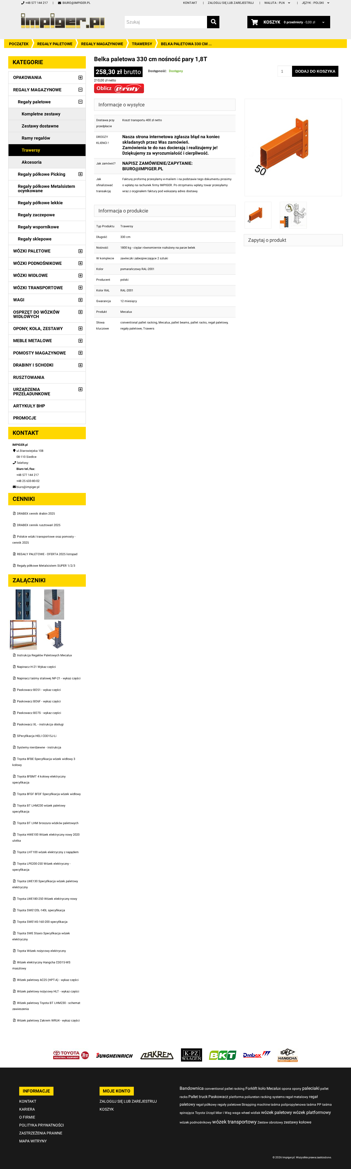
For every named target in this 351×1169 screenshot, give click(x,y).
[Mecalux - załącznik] (23, 592)
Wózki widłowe (30, 275)
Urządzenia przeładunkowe (31, 391)
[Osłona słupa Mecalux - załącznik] (54, 592)
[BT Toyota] (71, 1051)
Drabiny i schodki (33, 365)
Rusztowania (28, 377)
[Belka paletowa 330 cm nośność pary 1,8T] (293, 101)
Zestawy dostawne (40, 126)
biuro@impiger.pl (76, 3)
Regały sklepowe (35, 239)
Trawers (148, 328)
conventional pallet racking (138, 322)
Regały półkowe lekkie (40, 202)
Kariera (27, 1109)
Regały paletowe (54, 44)
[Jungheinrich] (114, 1051)
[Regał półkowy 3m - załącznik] (23, 622)
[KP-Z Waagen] (191, 1051)
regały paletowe (131, 328)
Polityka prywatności (41, 1125)
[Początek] (63, 20)
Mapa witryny (33, 1141)
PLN (274, 3)
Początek (19, 44)
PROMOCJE (24, 418)
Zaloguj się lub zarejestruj (231, 3)
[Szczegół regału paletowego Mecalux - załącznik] (54, 622)
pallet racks (199, 322)
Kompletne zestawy (41, 114)
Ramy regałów (36, 138)
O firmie (27, 1117)
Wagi (18, 299)
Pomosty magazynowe (39, 353)
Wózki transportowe (38, 287)
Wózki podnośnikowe (37, 263)
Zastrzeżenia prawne (40, 1133)
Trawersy (142, 44)
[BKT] (222, 1051)
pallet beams (180, 322)
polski (313, 3)
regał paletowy (218, 322)
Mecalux (164, 322)
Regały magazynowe (102, 44)
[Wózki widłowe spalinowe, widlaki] (288, 1051)
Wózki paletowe (31, 251)
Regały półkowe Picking (41, 174)
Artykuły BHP (29, 405)
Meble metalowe (32, 340)
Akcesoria (32, 162)
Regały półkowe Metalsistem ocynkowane (46, 188)
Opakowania (27, 77)
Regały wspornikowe (38, 226)
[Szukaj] (213, 22)
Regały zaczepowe (36, 214)
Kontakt (190, 3)
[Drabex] (257, 1051)
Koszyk (107, 1109)
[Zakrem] (157, 1051)
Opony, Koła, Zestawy (38, 328)
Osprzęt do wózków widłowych (36, 314)
